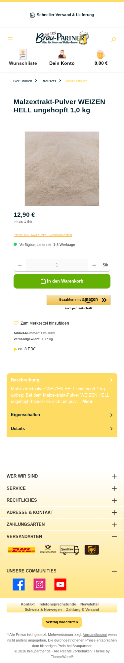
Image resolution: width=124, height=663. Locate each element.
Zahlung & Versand (82, 609)
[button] (78, 303)
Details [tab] (18, 428)
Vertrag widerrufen (62, 622)
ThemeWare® (62, 657)
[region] (62, 169)
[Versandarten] (54, 549)
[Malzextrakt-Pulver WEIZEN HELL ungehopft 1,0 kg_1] (62, 169)
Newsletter (89, 604)
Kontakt (28, 604)
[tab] (62, 390)
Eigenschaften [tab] (25, 414)
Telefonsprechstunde (57, 604)
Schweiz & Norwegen (43, 609)
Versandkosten (95, 635)
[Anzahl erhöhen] (94, 265)
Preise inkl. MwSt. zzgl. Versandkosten (43, 235)
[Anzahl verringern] (20, 265)
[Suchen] (113, 40)
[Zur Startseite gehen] (62, 38)
